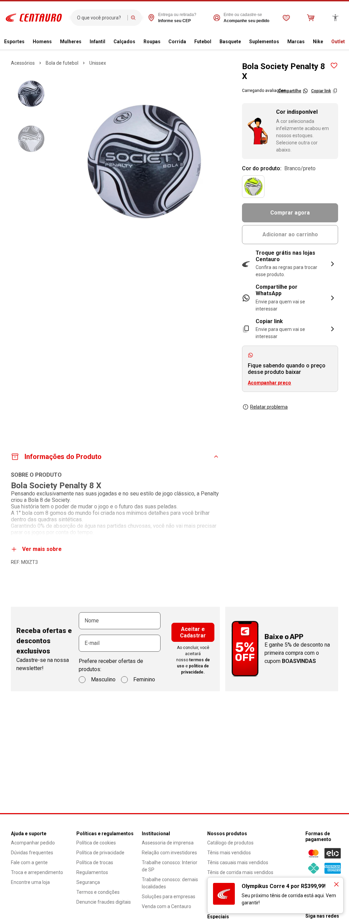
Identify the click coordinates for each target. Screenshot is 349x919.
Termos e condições (98, 892)
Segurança (88, 882)
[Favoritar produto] (334, 66)
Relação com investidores (169, 852)
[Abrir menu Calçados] (138, 42)
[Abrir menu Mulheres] (84, 42)
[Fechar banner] (336, 884)
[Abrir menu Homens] (54, 42)
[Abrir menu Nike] (326, 42)
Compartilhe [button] (289, 91)
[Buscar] (133, 17)
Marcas (296, 41)
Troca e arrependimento (37, 872)
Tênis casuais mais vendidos (237, 862)
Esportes (14, 41)
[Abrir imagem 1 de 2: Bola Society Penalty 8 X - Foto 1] (144, 161)
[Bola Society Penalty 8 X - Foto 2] (31, 139)
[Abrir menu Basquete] (244, 42)
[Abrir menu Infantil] (108, 42)
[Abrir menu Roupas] (163, 42)
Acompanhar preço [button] (269, 382)
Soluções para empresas (168, 896)
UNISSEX (97, 63)
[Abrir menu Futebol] (214, 42)
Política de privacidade (100, 852)
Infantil (97, 41)
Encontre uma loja (30, 882)
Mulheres (70, 41)
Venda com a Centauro (166, 906)
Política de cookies (96, 842)
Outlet (338, 41)
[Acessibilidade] (335, 18)
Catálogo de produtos (230, 842)
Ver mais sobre (42, 549)
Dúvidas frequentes (32, 852)
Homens (42, 41)
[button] (290, 264)
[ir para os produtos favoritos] (286, 18)
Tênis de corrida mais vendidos (240, 872)
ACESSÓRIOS (23, 63)
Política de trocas (94, 862)
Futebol (202, 41)
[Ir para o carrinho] (311, 18)
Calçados (124, 41)
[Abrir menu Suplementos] (282, 42)
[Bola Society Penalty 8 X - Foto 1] (31, 94)
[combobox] (100, 17)
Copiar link (321, 91)
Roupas (152, 41)
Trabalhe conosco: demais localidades (170, 883)
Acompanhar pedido (33, 842)
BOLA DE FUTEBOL (62, 63)
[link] (290, 298)
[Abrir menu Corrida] (189, 42)
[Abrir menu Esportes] (27, 42)
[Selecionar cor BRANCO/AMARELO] (253, 186)
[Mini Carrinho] (311, 18)
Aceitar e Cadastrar (193, 632)
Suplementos (264, 41)
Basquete (230, 41)
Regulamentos (92, 872)
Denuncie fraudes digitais (103, 902)
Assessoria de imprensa (168, 842)
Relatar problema (269, 407)
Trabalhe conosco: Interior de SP (169, 866)
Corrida (177, 41)
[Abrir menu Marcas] (307, 42)
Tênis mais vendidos (229, 852)
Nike (318, 41)
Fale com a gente (29, 862)
